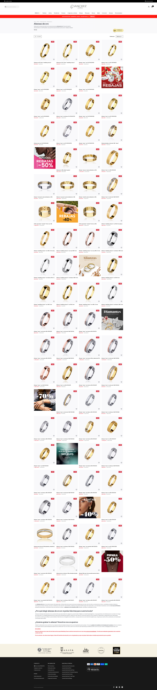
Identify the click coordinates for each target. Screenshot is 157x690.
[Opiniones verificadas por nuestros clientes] (44, 650)
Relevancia (119, 36)
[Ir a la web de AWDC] (86, 650)
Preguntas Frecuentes (52, 678)
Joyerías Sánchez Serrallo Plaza (68, 670)
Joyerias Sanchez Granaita (67, 674)
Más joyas (87, 13)
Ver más (35, 29)
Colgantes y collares (72, 13)
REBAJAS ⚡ (37, 13)
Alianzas (111, 13)
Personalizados (118, 13)
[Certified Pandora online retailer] (101, 650)
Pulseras (63, 13)
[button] (54, 59)
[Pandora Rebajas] (44, 158)
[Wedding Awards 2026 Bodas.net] (116, 650)
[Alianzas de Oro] (90, 265)
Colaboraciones (37, 670)
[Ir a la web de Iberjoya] (67, 650)
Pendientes (56, 13)
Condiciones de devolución (53, 672)
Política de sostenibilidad (53, 676)
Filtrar (39, 36)
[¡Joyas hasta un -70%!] (44, 400)
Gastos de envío (51, 670)
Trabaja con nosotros (38, 668)
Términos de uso (51, 665)
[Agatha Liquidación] (90, 507)
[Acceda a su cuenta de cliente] (149, 7)
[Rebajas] (112, 77)
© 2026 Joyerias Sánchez (38, 687)
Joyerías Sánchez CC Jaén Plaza (68, 676)
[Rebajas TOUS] (67, 211)
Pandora (44, 13)
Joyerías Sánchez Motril (66, 668)
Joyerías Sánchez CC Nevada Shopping (70, 672)
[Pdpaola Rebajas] (112, 561)
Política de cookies (51, 668)
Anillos (50, 13)
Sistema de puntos (37, 676)
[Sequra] (67, 453)
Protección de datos (52, 674)
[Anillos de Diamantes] (112, 319)
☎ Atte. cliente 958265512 (39, 665)
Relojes (81, 13)
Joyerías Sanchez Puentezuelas (68, 665)
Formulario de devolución (39, 678)
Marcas (93, 13)
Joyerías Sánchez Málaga (67, 678)
